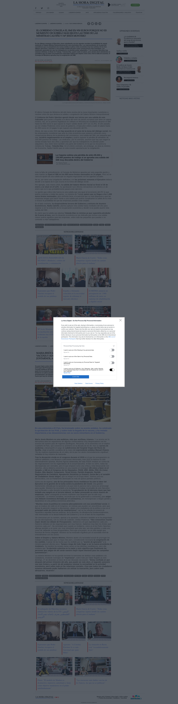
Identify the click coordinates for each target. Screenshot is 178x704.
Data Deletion (79, 383)
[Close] (121, 321)
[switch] (112, 350)
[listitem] (89, 346)
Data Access (89, 383)
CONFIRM (75, 376)
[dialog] (89, 352)
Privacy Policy (99, 383)
